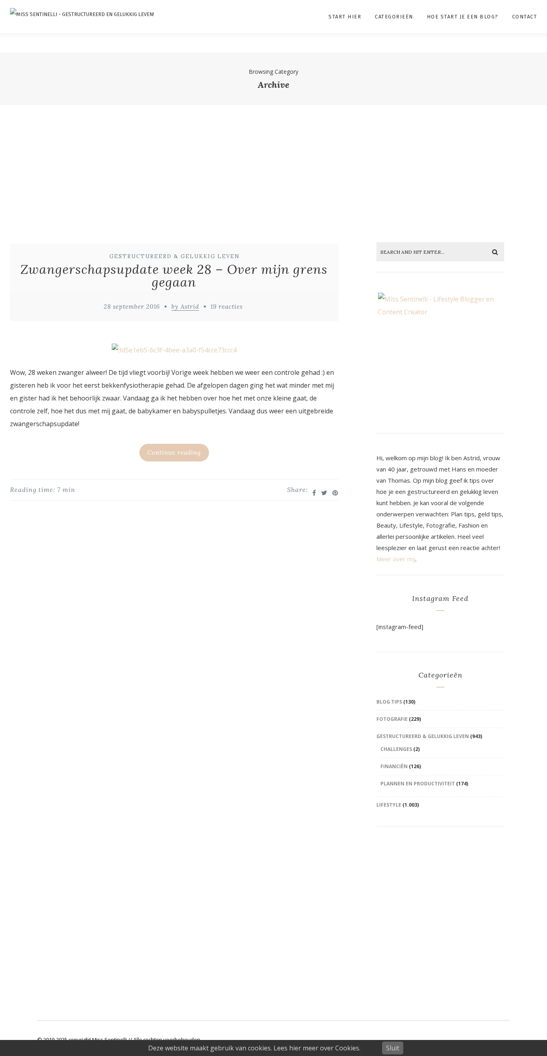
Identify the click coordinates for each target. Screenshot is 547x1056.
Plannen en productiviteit (417, 783)
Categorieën (394, 17)
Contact (524, 17)
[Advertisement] (273, 166)
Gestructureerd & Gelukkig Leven (174, 256)
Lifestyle (388, 804)
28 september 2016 (132, 306)
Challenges (396, 749)
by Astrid (185, 306)
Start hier (344, 17)
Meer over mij (395, 559)
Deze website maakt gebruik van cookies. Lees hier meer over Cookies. (254, 1048)
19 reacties (227, 306)
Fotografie (392, 719)
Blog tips (389, 701)
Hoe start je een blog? (463, 17)
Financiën (394, 766)
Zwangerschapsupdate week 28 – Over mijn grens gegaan (174, 275)
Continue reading (174, 452)
